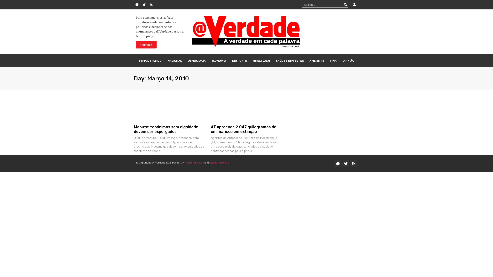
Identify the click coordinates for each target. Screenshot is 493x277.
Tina (333, 61)
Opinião (348, 61)
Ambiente (316, 61)
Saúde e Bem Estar (290, 61)
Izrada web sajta (219, 162)
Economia (218, 61)
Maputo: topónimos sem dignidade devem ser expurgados (166, 129)
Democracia (197, 61)
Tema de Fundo (150, 61)
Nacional (175, 61)
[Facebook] (137, 5)
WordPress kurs (194, 162)
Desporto (239, 61)
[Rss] (151, 5)
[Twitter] (144, 5)
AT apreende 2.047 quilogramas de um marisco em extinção (243, 129)
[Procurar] (345, 4)
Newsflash (261, 61)
